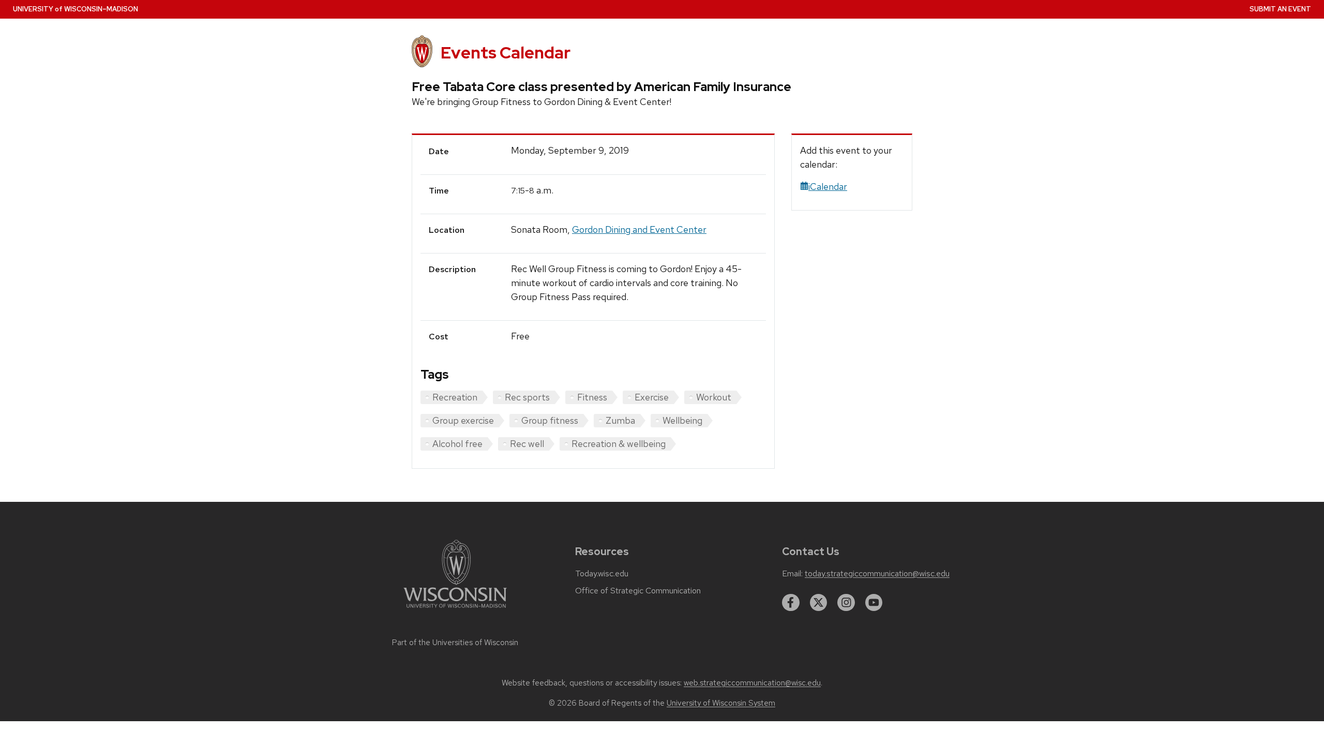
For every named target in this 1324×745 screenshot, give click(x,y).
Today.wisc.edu (601, 574)
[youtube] (874, 603)
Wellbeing (682, 420)
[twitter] (819, 603)
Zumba (620, 420)
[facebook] (791, 603)
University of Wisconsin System (721, 703)
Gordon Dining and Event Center (639, 229)
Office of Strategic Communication (638, 591)
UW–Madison (75, 9)
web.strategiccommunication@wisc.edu (752, 683)
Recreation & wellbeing (618, 444)
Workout (713, 397)
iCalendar (827, 186)
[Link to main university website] (455, 609)
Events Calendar (505, 52)
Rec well (527, 444)
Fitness (592, 397)
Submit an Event (1280, 9)
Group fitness (549, 420)
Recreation (454, 397)
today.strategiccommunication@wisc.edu (877, 574)
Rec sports (527, 397)
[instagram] (846, 603)
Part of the (455, 642)
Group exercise (463, 420)
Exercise (652, 397)
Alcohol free (457, 444)
